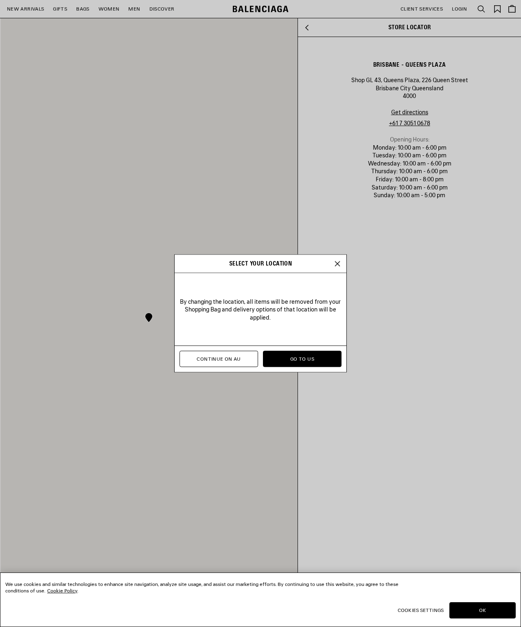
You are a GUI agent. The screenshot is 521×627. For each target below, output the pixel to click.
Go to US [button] (302, 359)
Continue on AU (219, 359)
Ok (482, 610)
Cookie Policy (62, 591)
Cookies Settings (421, 610)
